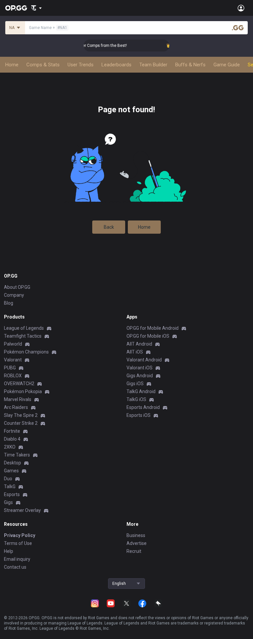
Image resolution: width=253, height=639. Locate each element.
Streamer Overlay (22, 510)
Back (109, 227)
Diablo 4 (12, 439)
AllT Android (139, 344)
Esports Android (143, 407)
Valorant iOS (139, 367)
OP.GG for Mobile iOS (147, 336)
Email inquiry (17, 559)
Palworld (13, 344)
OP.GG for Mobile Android (152, 328)
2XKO (9, 447)
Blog (8, 303)
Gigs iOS (135, 383)
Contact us (15, 567)
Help (8, 551)
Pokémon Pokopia (23, 391)
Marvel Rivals (17, 399)
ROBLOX (13, 375)
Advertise (136, 543)
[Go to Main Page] (16, 8)
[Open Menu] (241, 8)
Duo (8, 478)
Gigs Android (139, 375)
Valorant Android (144, 359)
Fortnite (12, 431)
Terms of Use (18, 543)
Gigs (8, 502)
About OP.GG (17, 287)
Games (11, 470)
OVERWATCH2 (19, 383)
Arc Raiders (16, 407)
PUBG (10, 367)
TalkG (9, 486)
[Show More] (36, 8)
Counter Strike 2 (21, 423)
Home (144, 227)
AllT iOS (134, 351)
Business (135, 535)
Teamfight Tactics (23, 336)
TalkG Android (140, 391)
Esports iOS (138, 415)
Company (14, 295)
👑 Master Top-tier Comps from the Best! (86, 45)
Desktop (12, 462)
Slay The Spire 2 (21, 415)
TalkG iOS (136, 399)
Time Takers (17, 454)
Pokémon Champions (26, 351)
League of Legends (24, 328)
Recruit (133, 551)
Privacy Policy (19, 535)
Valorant (13, 359)
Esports (12, 494)
